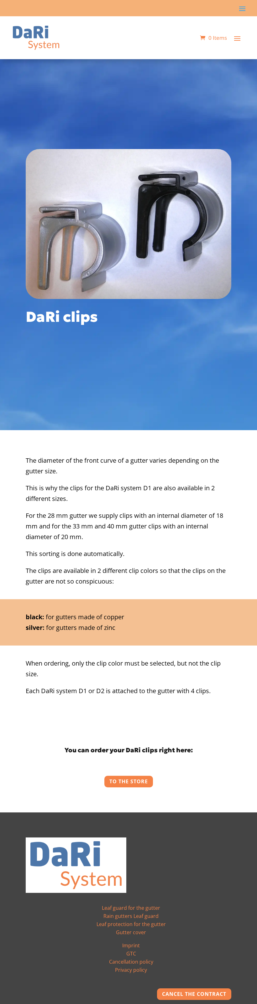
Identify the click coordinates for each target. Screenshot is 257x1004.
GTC (131, 953)
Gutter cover (131, 932)
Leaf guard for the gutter (131, 907)
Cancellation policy (131, 961)
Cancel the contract (194, 994)
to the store (128, 781)
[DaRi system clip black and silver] (128, 296)
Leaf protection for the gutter (131, 924)
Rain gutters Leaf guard (131, 916)
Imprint (131, 945)
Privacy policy (131, 969)
